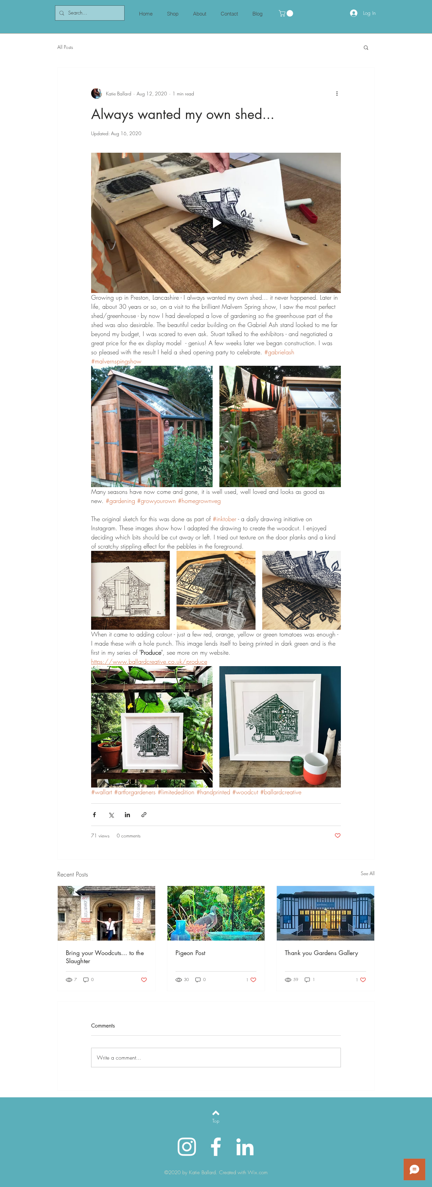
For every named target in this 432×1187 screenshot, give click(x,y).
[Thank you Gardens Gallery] (325, 913)
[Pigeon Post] (216, 913)
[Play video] (216, 223)
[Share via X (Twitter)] (111, 814)
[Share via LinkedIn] (127, 814)
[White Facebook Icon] (216, 1146)
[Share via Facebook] (94, 814)
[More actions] (337, 93)
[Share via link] (144, 814)
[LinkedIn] (245, 1146)
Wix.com (258, 1172)
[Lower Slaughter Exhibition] (106, 913)
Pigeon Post (190, 953)
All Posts (65, 47)
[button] (287, 13)
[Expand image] (152, 426)
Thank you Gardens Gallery (321, 953)
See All (368, 873)
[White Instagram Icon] (186, 1146)
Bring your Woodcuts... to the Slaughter (105, 957)
